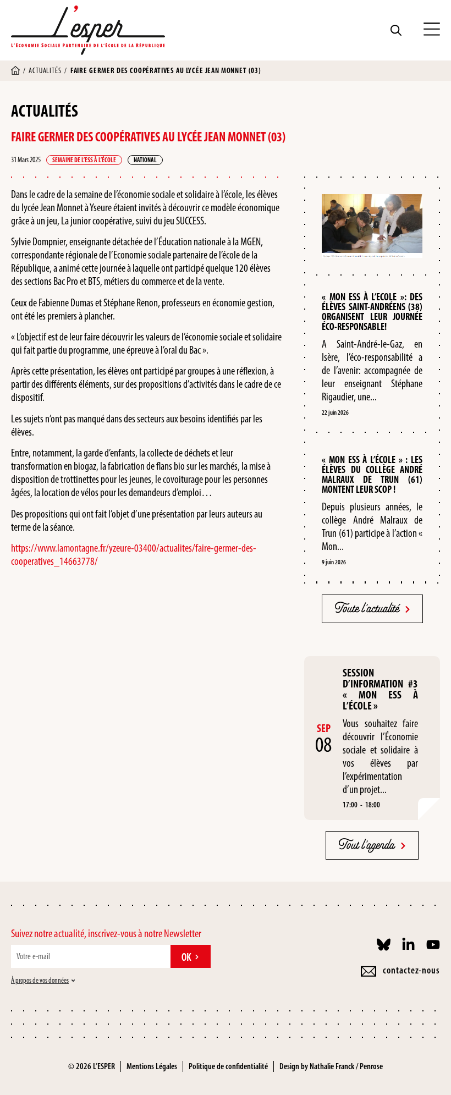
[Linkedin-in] (408, 944)
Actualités (45, 70)
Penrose (371, 1066)
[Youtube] (433, 944)
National (145, 160)
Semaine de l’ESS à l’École (84, 160)
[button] (432, 30)
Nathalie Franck (332, 1066)
